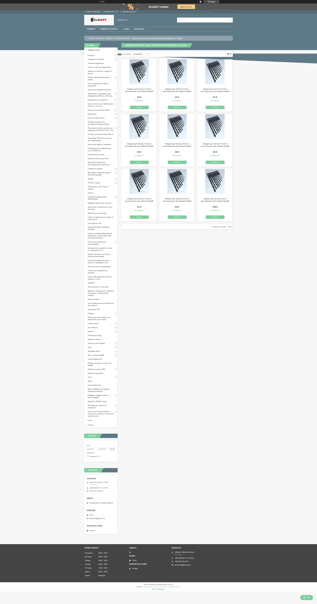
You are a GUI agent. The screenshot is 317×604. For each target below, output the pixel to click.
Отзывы (90, 425)
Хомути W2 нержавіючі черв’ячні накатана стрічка (100, 278)
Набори (90, 179)
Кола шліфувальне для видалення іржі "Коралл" (101, 304)
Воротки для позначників (97, 213)
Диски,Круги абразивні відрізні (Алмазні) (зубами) (99, 174)
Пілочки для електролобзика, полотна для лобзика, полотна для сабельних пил (101, 414)
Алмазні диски (93, 323)
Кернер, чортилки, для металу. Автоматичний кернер (99, 255)
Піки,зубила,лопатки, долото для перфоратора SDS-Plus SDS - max (101, 129)
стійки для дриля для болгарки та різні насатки (100, 218)
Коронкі (90, 331)
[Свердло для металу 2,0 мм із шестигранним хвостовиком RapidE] (177, 71)
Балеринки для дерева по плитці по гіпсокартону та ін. (100, 249)
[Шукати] (230, 20)
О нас (126, 29)
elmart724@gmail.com (97, 518)
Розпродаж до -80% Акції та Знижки (98, 188)
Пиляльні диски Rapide (96, 343)
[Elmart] (99, 20)
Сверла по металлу (122, 38)
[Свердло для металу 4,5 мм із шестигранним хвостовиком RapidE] (139, 181)
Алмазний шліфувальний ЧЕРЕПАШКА (97, 198)
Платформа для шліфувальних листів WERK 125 (99, 149)
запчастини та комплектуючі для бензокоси (100, 208)
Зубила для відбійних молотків (99, 90)
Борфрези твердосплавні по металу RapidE (98, 396)
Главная (91, 29)
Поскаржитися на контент (151, 587)
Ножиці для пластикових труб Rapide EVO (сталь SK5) (99, 318)
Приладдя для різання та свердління (97, 406)
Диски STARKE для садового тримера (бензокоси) (99, 390)
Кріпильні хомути (94, 339)
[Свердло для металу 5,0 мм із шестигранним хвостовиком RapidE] (177, 181)
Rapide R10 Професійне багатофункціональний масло (99, 164)
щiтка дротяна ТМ (94, 223)
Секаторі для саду (95, 335)
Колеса (90, 193)
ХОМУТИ (91, 283)
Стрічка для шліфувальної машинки (98, 272)
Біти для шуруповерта (96, 118)
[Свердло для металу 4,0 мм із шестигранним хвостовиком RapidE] (215, 126)
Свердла (109, 38)
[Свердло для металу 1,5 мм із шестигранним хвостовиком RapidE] (139, 71)
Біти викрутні (92, 327)
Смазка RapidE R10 (95, 359)
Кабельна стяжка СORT (97, 369)
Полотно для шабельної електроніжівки (97, 243)
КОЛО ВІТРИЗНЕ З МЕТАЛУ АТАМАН (98, 228)
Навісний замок (93, 299)
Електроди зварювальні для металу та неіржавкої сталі (98, 262)
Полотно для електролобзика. (99, 110)
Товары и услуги (108, 29)
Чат (308, 598)
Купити (139, 107)
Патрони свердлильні (96, 63)
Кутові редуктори (94, 385)
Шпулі (90, 381)
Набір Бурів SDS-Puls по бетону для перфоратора (100, 139)
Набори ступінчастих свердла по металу (100, 72)
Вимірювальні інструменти (98, 100)
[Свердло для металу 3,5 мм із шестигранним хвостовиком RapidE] (177, 126)
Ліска (90, 377)
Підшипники (92, 114)
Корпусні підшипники (95, 373)
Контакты (139, 29)
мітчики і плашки (94, 183)
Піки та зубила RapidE (96, 355)
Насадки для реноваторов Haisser (100, 134)
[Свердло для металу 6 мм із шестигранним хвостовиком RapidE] (215, 181)
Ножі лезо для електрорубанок (99, 267)
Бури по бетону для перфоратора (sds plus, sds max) (100, 105)
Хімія (90, 347)
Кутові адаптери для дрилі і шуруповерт (98, 85)
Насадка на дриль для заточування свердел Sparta (98, 123)
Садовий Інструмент (95, 169)
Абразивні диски (94, 351)
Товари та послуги (96, 38)
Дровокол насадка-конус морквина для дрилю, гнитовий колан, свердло (101, 293)
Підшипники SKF (94, 309)
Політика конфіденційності (170, 587)
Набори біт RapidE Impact (97, 401)
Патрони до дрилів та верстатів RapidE (99, 364)
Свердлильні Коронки (96, 59)
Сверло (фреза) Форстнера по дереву (99, 78)
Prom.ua (170, 584)
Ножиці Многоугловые (96, 154)
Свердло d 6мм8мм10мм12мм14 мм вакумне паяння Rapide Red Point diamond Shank (100, 236)
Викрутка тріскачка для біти (98, 158)
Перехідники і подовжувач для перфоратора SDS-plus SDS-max (100, 95)
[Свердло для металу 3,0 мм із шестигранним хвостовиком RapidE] (139, 126)
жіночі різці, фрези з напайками (99, 144)
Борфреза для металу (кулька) (99, 203)
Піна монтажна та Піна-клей (98, 287)
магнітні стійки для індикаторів (99, 67)
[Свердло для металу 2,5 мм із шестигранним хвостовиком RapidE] (215, 71)
